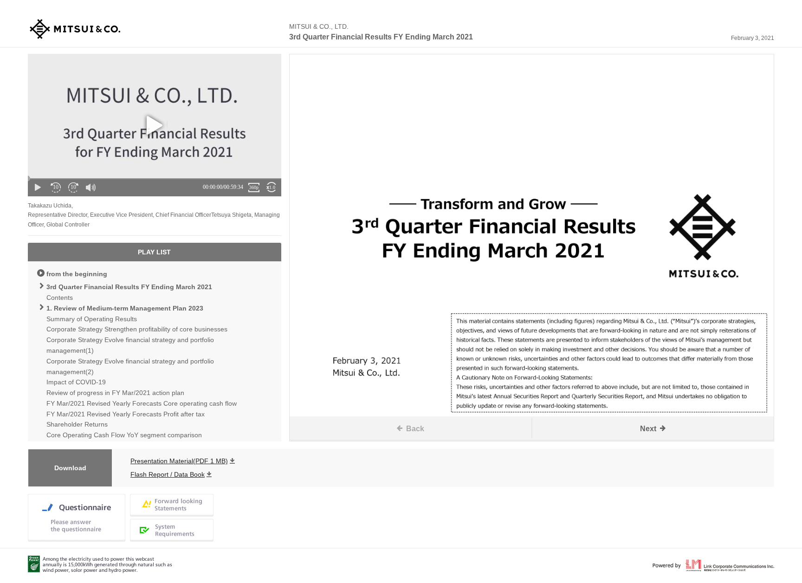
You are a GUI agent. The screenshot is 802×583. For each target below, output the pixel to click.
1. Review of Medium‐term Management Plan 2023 (124, 308)
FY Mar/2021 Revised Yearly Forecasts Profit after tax (125, 414)
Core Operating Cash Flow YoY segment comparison (124, 435)
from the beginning (76, 274)
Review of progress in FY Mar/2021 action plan (115, 392)
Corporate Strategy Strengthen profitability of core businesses (136, 329)
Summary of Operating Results (91, 319)
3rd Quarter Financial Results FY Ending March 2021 (129, 287)
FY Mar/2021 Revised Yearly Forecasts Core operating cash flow (141, 403)
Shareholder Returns (77, 424)
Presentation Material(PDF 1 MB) (179, 461)
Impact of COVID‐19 (76, 382)
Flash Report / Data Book (167, 474)
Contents (59, 297)
